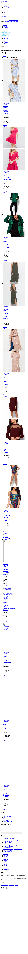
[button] (3, 888)
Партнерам (6, 818)
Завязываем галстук (8, 851)
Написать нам (6, 7)
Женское (5, 23)
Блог (4, 12)
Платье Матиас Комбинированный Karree (9, 607)
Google (5, 857)
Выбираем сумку (7, 842)
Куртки (5, 26)
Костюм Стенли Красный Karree (6, 572)
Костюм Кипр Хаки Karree (6, 728)
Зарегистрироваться (13, 885)
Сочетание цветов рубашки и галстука (12, 849)
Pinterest (5, 860)
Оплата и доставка (8, 816)
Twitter (5, 856)
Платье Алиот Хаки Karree (5, 316)
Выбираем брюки (7, 841)
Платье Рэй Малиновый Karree (7, 179)
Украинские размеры (8, 838)
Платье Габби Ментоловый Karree (7, 661)
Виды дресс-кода (7, 850)
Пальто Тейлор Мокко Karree (5, 382)
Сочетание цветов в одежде (10, 845)
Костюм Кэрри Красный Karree (6, 794)
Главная (5, 815)
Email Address (4, 827)
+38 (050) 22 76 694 (13, 20)
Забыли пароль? (4, 885)
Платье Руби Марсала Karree (6, 450)
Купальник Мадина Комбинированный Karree (9, 518)
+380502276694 (7, 6)
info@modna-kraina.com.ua (9, 5)
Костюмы (5, 27)
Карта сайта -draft (7, 821)
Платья (5, 25)
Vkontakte (5, 855)
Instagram (5, 859)
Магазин (5, 820)
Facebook (5, 854)
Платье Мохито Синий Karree (5, 112)
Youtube (5, 861)
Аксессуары (6, 28)
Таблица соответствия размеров (11, 840)
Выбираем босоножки (8, 846)
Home (4, 56)
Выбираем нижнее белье (9, 843)
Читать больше (5, 125)
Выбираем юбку (7, 847)
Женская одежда (5, 106)
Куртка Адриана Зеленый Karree (6, 246)
